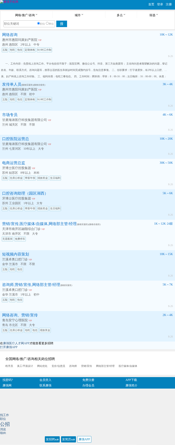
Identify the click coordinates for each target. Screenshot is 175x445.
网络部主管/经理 (105, 366)
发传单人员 (11, 84)
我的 (3, 433)
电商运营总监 (13, 163)
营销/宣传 (86, 366)
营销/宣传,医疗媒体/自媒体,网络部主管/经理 (39, 224)
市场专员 (10, 115)
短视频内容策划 (15, 254)
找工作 (4, 415)
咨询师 (73, 366)
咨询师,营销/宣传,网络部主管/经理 (31, 285)
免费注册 (88, 380)
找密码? (8, 380)
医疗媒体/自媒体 (128, 366)
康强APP (84, 439)
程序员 (9, 366)
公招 (5, 424)
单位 (51, 23)
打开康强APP (9, 347)
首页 (151, 4)
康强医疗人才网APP (16, 343)
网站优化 (42, 366)
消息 (3, 429)
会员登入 (45, 380)
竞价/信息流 (58, 366)
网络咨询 (10, 35)
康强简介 (131, 385)
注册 (169, 4)
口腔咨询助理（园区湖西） (25, 193)
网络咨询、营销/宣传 (20, 315)
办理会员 (88, 385)
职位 (42, 23)
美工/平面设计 (25, 366)
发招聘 (52, 439)
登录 (160, 4)
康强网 (7, 385)
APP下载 (131, 380)
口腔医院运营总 (15, 139)
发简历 (68, 439)
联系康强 (45, 385)
